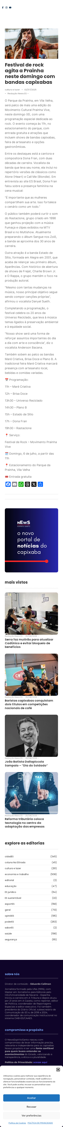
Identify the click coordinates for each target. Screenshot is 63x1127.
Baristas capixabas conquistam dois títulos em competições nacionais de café (29, 704)
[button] (58, 1069)
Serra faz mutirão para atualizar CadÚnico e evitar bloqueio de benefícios (29, 643)
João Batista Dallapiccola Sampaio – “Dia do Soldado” (26, 763)
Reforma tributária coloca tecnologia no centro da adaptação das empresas (24, 822)
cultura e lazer (12, 89)
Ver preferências (31, 1115)
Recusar (31, 1106)
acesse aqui (40, 1062)
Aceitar (31, 1097)
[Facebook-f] (3, 7)
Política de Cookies (17, 1123)
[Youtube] (10, 7)
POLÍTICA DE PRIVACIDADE (40, 1123)
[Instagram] (6, 7)
